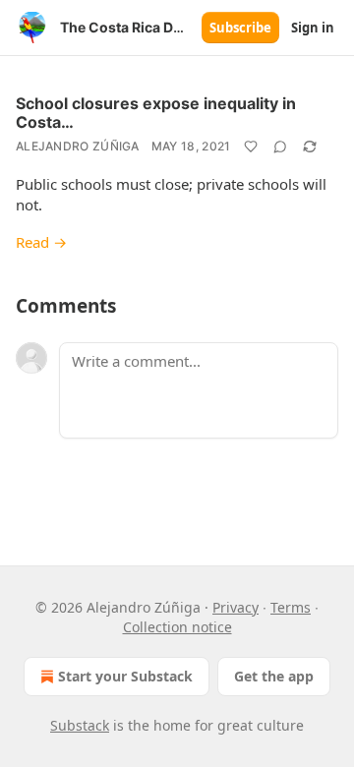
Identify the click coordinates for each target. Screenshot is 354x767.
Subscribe (240, 27)
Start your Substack (125, 676)
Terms (290, 607)
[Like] (251, 146)
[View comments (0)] (280, 146)
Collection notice (177, 627)
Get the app (274, 676)
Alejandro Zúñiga (78, 146)
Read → (41, 242)
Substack (79, 725)
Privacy (235, 607)
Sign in (312, 27)
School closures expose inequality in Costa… (156, 112)
